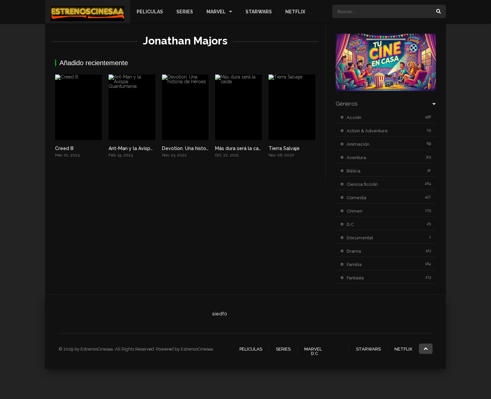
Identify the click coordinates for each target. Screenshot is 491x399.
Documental (360, 237)
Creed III (64, 148)
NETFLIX (295, 11)
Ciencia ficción (362, 184)
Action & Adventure (367, 130)
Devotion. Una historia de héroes (199, 148)
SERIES (184, 11)
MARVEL (216, 11)
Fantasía (355, 277)
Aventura (356, 157)
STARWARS (259, 11)
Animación (358, 144)
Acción (354, 117)
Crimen (354, 211)
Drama (354, 251)
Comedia (356, 197)
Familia (354, 264)
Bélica (353, 170)
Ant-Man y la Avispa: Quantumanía (147, 148)
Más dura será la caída (240, 148)
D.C (350, 224)
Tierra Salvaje (284, 148)
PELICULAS (150, 11)
